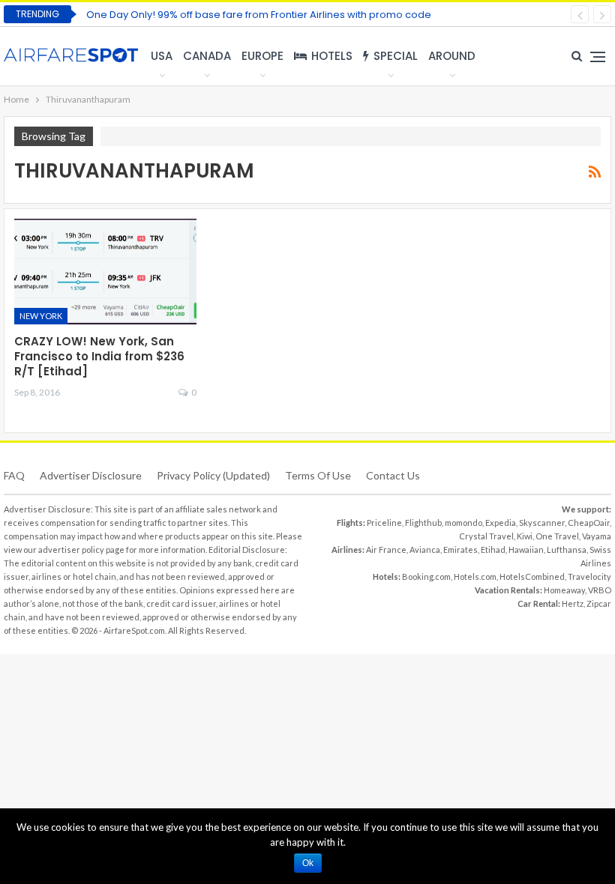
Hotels (331, 56)
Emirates (460, 549)
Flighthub (423, 522)
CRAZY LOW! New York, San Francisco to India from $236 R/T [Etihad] (99, 356)
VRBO (599, 590)
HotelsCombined (532, 576)
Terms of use (318, 475)
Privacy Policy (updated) (213, 475)
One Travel (557, 536)
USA (161, 56)
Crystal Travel (486, 536)
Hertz (573, 603)
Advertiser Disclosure (91, 475)
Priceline (384, 522)
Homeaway (564, 590)
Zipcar (598, 603)
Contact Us (393, 475)
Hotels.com (475, 576)
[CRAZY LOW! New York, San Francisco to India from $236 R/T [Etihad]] (105, 271)
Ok (308, 863)
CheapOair (589, 522)
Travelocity (589, 576)
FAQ (14, 475)
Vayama (596, 536)
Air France (386, 549)
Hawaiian (526, 549)
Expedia (500, 522)
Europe (263, 56)
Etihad (493, 549)
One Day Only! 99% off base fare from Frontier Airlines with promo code (258, 14)
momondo (463, 522)
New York (41, 316)
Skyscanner (542, 522)
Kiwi (524, 536)
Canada (207, 56)
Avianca (425, 549)
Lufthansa (566, 549)
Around (452, 56)
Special (396, 56)
